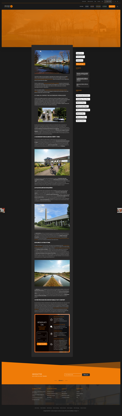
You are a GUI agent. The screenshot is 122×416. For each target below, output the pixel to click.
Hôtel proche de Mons (80, 113)
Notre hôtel (84, 1)
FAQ (102, 1)
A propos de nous (79, 53)
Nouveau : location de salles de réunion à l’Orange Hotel (82, 74)
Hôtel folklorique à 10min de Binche (82, 99)
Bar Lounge (64, 391)
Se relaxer (98, 6)
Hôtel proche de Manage (80, 102)
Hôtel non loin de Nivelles (81, 117)
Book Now (112, 6)
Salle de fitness (64, 393)
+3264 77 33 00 (108, 1)
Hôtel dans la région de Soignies (82, 106)
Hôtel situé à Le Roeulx (80, 121)
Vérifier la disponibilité (42, 344)
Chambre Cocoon (50, 391)
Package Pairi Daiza (35, 399)
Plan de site (67, 410)
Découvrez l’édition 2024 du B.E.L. (82, 85)
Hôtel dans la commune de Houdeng (82, 110)
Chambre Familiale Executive (52, 393)
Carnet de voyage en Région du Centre (38, 395)
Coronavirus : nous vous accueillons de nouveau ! (39, 392)
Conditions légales (53, 410)
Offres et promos (90, 1)
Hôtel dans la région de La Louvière (82, 95)
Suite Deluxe (49, 397)
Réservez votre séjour (80, 64)
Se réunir (105, 6)
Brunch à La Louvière (65, 395)
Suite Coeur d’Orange (51, 395)
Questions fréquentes (80, 57)
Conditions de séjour (61, 410)
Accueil (81, 6)
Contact (98, 1)
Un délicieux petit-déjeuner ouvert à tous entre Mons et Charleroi (82, 79)
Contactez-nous (79, 60)
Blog (95, 1)
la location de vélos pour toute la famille (62, 248)
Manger (92, 6)
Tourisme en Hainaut (65, 397)
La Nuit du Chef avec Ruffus (37, 397)
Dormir (87, 6)
